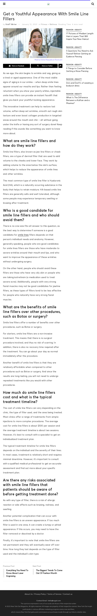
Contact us (67, 594)
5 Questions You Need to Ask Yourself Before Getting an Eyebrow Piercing (79, 54)
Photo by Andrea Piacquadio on (45, 60)
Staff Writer (11, 24)
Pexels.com (58, 60)
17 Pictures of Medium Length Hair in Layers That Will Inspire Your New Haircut (79, 36)
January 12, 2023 (29, 24)
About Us (29, 594)
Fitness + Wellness (49, 24)
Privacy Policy (40, 594)
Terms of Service (54, 594)
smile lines (23, 234)
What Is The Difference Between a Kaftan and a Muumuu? (78, 100)
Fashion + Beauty (74, 30)
